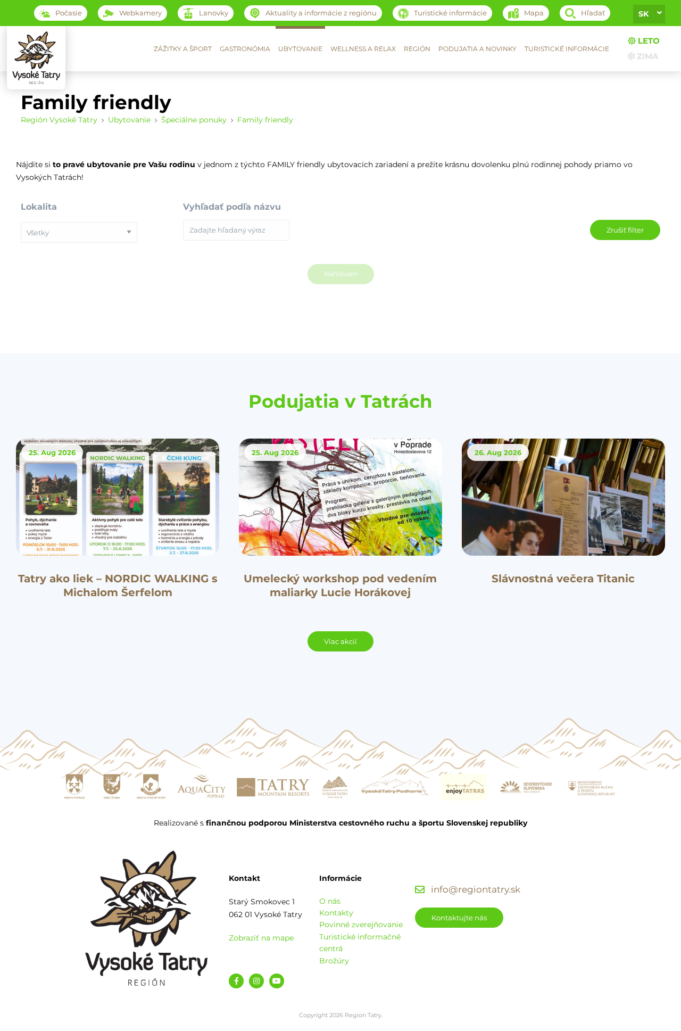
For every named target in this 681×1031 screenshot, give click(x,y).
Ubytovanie (300, 49)
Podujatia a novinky (477, 49)
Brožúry (334, 961)
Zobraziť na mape (261, 938)
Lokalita (39, 207)
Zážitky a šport (183, 49)
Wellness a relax (363, 49)
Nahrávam (341, 274)
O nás (329, 901)
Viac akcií (340, 641)
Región (417, 49)
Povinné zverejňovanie (361, 924)
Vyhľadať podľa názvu (232, 207)
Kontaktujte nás (459, 917)
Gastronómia (245, 49)
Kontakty (336, 913)
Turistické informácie (567, 49)
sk (643, 14)
